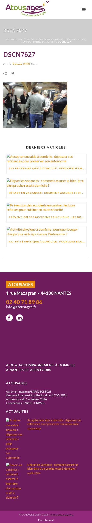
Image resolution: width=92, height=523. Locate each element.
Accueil (11, 39)
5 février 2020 (21, 64)
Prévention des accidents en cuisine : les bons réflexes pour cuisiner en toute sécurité (47, 217)
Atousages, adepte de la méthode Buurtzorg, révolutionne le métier (52, 40)
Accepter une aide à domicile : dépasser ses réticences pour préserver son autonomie (47, 168)
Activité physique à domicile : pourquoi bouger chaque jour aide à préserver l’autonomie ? (47, 241)
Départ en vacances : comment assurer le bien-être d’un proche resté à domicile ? (47, 192)
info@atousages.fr (21, 307)
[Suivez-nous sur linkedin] (19, 318)
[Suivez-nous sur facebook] (9, 318)
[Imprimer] (15, 73)
